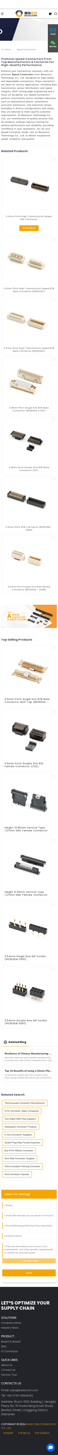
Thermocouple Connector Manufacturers (25, 1103)
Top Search (41, 1433)
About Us (6, 1365)
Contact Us (8, 1370)
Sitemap (8, 1433)
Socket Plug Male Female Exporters (22, 1142)
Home (8, 49)
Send (29, 1272)
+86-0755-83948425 (19, 1395)
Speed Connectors (26, 49)
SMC (4, 1346)
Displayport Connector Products (21, 1126)
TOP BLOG (24, 1433)
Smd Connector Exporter (17, 1174)
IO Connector (9, 1351)
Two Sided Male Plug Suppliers (20, 1118)
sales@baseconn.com (24, 1390)
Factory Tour (9, 1375)
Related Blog (17, 1042)
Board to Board (10, 1341)
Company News (11, 1323)
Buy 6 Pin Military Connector (19, 1150)
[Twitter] (14, 1441)
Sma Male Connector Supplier (19, 1158)
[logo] (26, 13)
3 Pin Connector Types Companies (22, 1110)
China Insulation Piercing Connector (22, 1166)
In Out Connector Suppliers (18, 1134)
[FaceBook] (5, 1441)
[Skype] (22, 1441)
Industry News (9, 1328)
